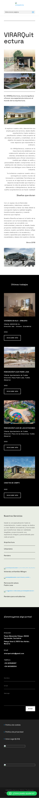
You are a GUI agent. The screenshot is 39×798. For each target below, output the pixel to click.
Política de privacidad (14, 732)
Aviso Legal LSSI (12, 739)
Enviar (30, 708)
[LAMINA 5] (19, 71)
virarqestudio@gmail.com (14, 653)
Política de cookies (13, 725)
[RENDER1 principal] (19, 88)
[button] (22, 793)
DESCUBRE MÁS (12, 338)
